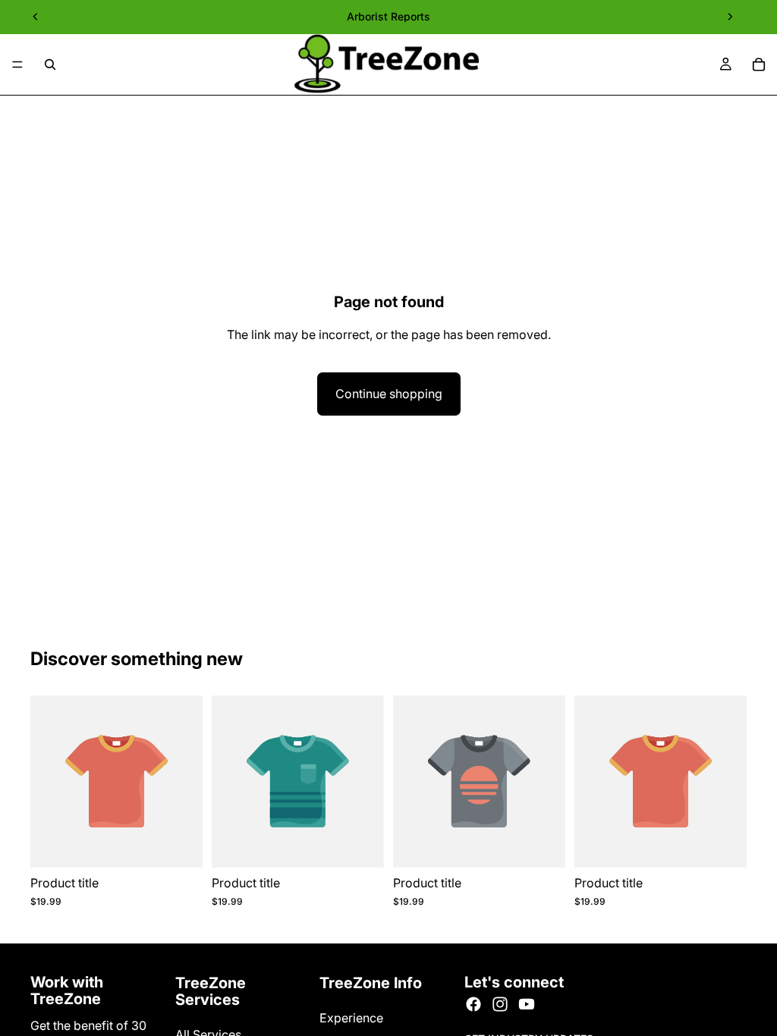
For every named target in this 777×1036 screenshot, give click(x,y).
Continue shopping (388, 393)
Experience (351, 1017)
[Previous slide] (35, 16)
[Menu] (17, 64)
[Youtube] (526, 1004)
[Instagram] (500, 1004)
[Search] (50, 64)
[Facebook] (473, 1004)
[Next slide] (730, 16)
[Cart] (758, 64)
